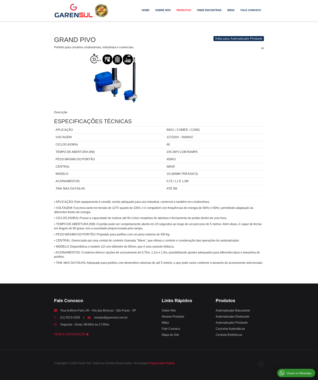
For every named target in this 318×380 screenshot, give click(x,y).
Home (145, 10)
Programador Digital (161, 363)
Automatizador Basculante (233, 310)
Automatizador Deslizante (232, 316)
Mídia (231, 10)
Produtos (183, 10)
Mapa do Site (170, 334)
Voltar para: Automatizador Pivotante (238, 38)
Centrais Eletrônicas (229, 334)
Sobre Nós (163, 10)
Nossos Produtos (173, 316)
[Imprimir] (262, 48)
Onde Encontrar (209, 10)
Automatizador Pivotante (232, 322)
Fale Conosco (251, 10)
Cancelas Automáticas (230, 328)
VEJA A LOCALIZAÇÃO (70, 334)
